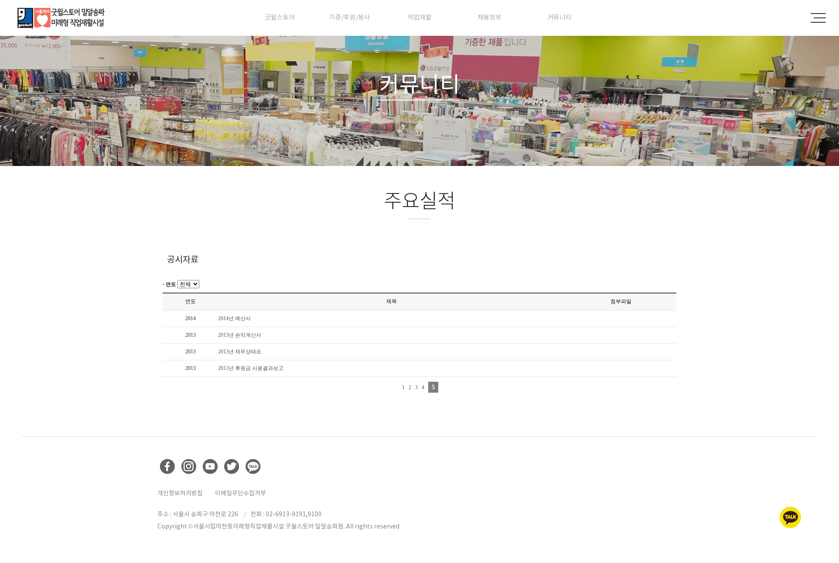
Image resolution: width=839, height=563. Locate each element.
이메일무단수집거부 (240, 493)
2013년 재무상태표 (239, 352)
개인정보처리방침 (180, 493)
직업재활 (420, 17)
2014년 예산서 (234, 318)
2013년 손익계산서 (239, 335)
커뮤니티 (560, 17)
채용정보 (490, 17)
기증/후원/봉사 (349, 17)
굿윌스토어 (280, 17)
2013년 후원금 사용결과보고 (251, 368)
